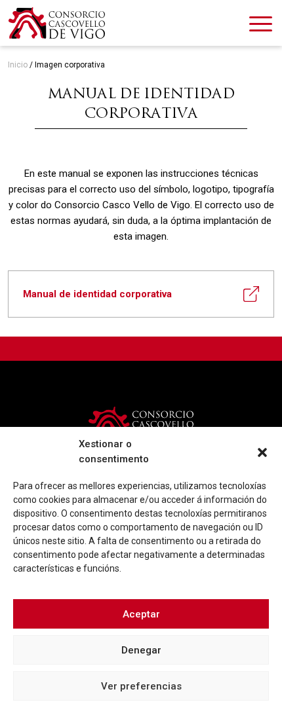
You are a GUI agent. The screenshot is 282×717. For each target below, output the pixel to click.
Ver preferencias (141, 686)
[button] (262, 451)
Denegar (141, 650)
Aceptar (141, 614)
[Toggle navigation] (260, 26)
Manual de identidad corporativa (97, 294)
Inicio (18, 64)
